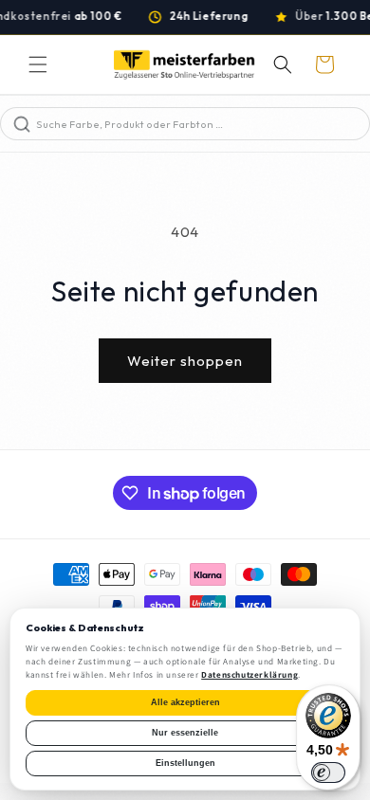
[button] (38, 64)
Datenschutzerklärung (249, 675)
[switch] (328, 772)
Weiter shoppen (185, 361)
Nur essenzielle (185, 732)
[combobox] (200, 123)
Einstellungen (185, 763)
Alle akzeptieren (185, 702)
